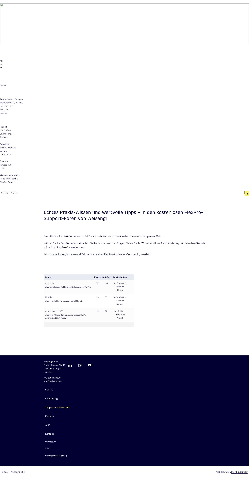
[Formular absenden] (247, 193)
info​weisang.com (53, 381)
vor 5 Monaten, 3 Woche (120, 285)
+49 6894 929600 (52, 377)
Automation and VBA (54, 311)
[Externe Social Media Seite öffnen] (70, 365)
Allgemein (49, 283)
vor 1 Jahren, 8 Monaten (120, 313)
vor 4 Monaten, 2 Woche (120, 299)
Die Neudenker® (239, 472)
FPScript (49, 297)
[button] (3, 85)
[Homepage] (124, 24)
